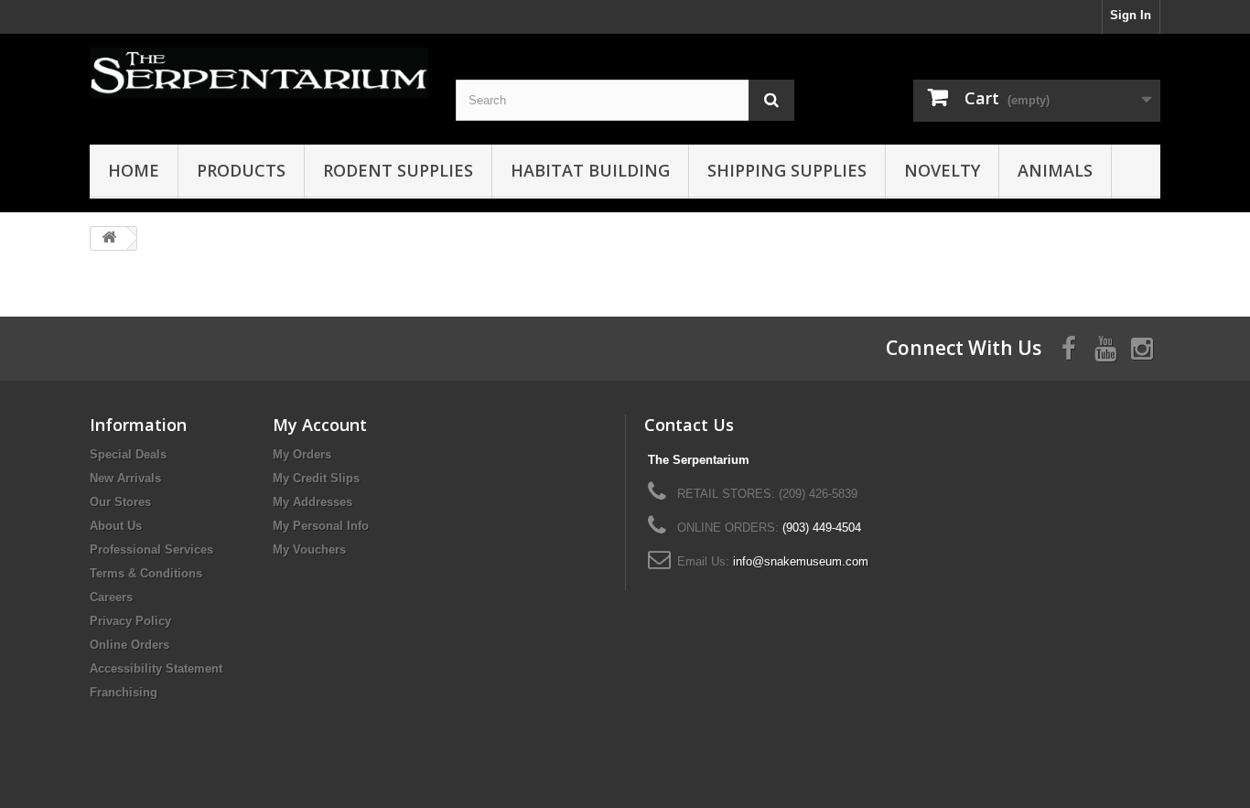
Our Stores (120, 502)
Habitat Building (590, 170)
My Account (320, 425)
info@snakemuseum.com (800, 561)
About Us (116, 526)
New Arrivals (125, 478)
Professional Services (151, 549)
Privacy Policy (130, 621)
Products (241, 170)
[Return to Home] (109, 238)
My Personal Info (321, 526)
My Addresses (312, 502)
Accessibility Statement (156, 668)
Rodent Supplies (398, 170)
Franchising (123, 692)
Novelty (942, 170)
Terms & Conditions (146, 573)
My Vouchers (309, 549)
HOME (133, 170)
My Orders (302, 454)
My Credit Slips (316, 478)
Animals (1055, 170)
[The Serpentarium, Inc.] (259, 73)
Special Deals (128, 454)
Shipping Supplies (787, 170)
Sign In (1130, 15)
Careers (111, 597)
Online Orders (129, 645)
